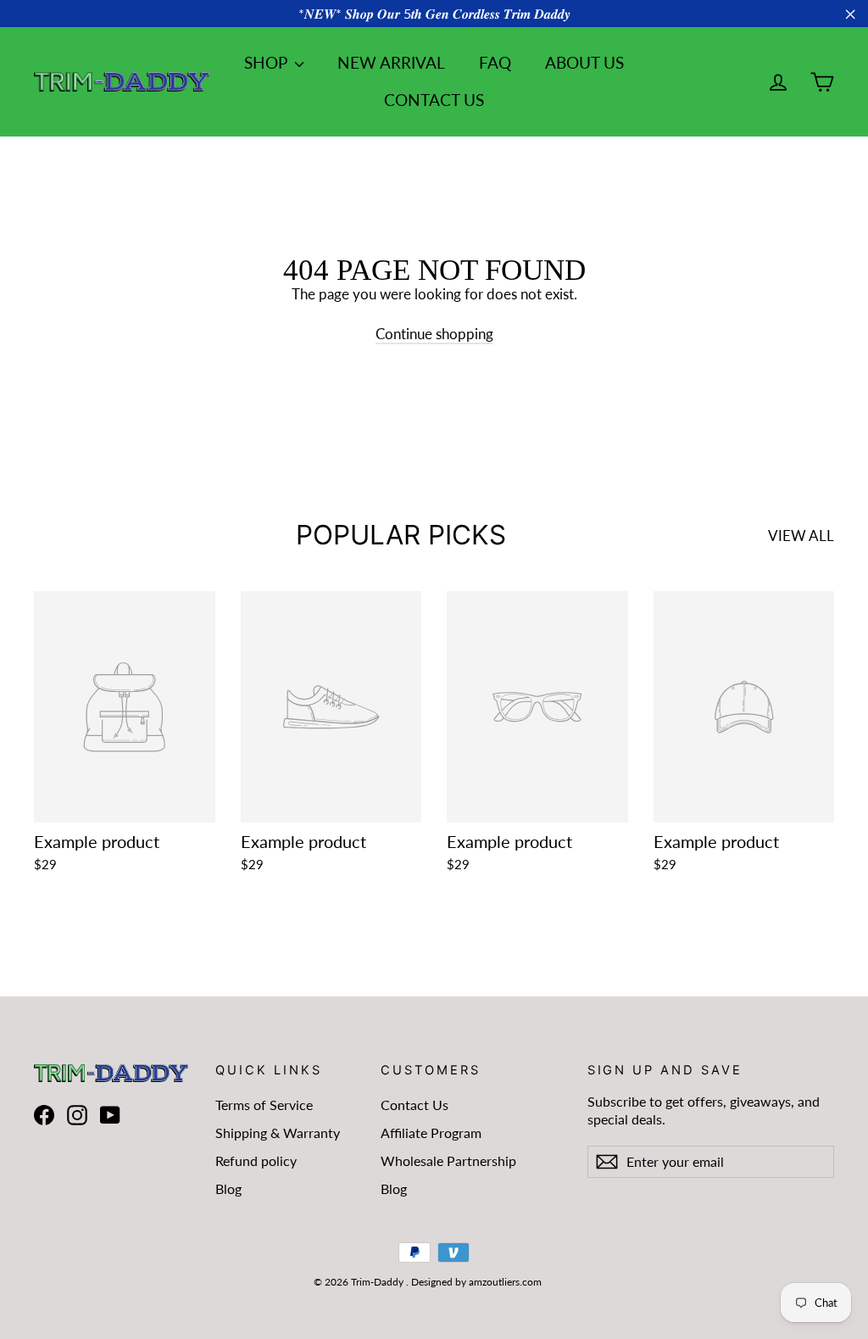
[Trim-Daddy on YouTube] (110, 1114)
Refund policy (256, 1160)
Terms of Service (264, 1104)
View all (801, 535)
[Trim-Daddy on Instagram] (77, 1114)
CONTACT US (434, 99)
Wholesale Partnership (448, 1160)
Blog (228, 1188)
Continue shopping (434, 334)
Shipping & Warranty (277, 1132)
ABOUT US (584, 62)
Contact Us (414, 1104)
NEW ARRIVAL (391, 62)
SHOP (267, 62)
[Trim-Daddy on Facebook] (44, 1114)
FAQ (495, 62)
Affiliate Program (431, 1132)
